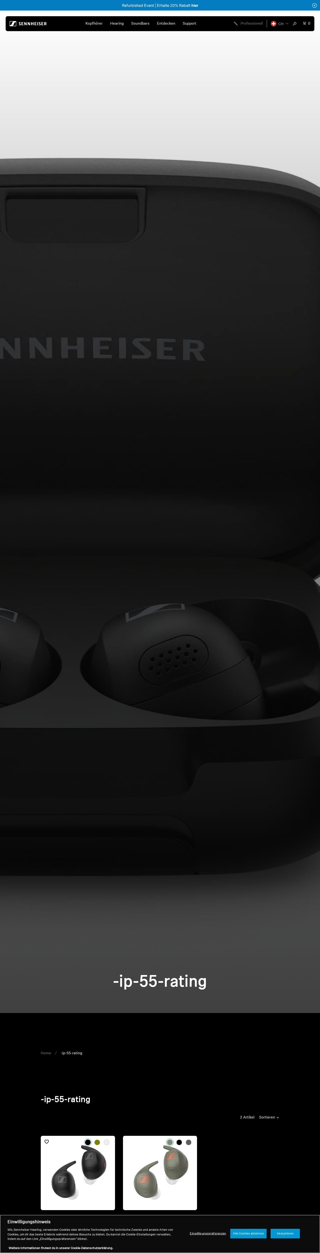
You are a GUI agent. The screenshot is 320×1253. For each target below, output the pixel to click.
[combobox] (295, 23)
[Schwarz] (88, 1142)
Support (189, 24)
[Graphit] (106, 1142)
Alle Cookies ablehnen (248, 1233)
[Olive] (97, 1142)
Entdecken (166, 24)
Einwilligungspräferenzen (208, 1233)
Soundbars (140, 24)
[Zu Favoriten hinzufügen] (47, 1142)
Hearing (117, 24)
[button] (279, 23)
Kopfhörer (94, 24)
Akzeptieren (285, 1233)
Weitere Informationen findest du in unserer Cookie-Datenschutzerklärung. (61, 1248)
